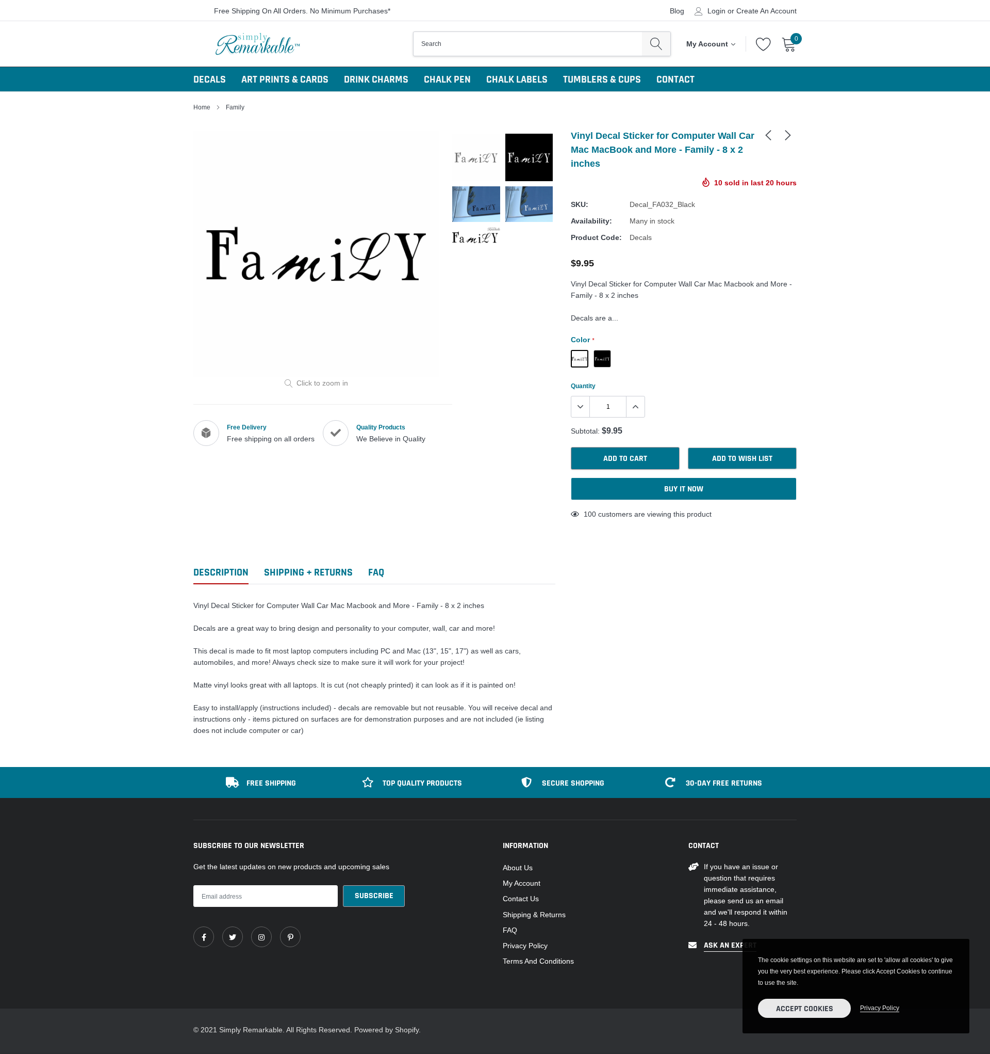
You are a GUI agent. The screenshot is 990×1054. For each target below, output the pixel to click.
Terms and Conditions (538, 961)
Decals (209, 79)
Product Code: (596, 237)
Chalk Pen (447, 79)
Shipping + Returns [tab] (308, 572)
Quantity (583, 386)
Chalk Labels (517, 79)
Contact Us (521, 899)
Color (582, 340)
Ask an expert (730, 945)
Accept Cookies (804, 1008)
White (602, 359)
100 (590, 514)
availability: (591, 221)
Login (716, 10)
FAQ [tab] (376, 572)
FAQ (510, 930)
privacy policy (879, 1008)
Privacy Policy (525, 945)
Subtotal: (585, 431)
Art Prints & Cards (284, 79)
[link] (768, 134)
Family (235, 107)
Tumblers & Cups (602, 79)
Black (579, 359)
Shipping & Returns (534, 915)
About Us (518, 868)
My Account (521, 883)
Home (201, 107)
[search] (656, 44)
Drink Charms (376, 79)
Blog (677, 11)
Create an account (766, 10)
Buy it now (683, 489)
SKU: (579, 204)
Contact (675, 79)
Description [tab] (221, 572)
